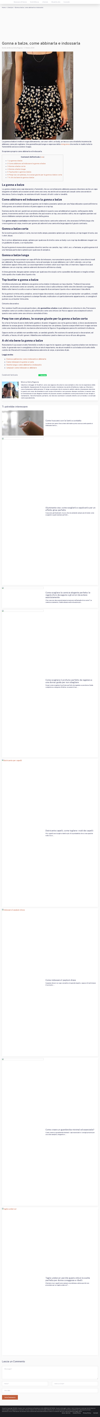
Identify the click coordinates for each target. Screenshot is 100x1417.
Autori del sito (66, 1413)
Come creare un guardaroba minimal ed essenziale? (70, 1130)
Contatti (95, 1413)
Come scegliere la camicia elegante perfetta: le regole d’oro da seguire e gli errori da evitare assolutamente (68, 595)
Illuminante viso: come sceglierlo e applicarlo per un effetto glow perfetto (70, 509)
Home (4, 7)
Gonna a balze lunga (16, 169)
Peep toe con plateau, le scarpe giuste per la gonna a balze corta (34, 175)
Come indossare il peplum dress (61, 980)
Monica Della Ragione (16, 48)
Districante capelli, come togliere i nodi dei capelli (69, 830)
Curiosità (66, 2)
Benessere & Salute (20, 2)
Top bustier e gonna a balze (19, 172)
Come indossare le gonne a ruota (20, 362)
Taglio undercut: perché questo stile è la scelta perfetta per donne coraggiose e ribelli (68, 1279)
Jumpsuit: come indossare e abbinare (21, 368)
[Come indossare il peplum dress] (23, 982)
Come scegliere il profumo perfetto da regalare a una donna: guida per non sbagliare (69, 681)
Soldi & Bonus (34, 2)
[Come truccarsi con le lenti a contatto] (23, 423)
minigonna (65, 144)
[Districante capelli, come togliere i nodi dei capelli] (23, 833)
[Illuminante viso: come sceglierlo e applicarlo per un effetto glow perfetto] (23, 511)
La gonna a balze (14, 161)
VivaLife (4, 1408)
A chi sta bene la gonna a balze (20, 177)
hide (42, 157)
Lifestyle (45, 2)
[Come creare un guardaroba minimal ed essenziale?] (23, 1132)
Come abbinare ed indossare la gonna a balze (26, 164)
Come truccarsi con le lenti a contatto (63, 420)
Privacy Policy (87, 1413)
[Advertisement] (50, 23)
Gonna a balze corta (16, 166)
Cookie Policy (77, 1413)
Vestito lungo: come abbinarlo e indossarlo (23, 365)
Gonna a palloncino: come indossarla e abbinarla (26, 359)
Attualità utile (55, 2)
